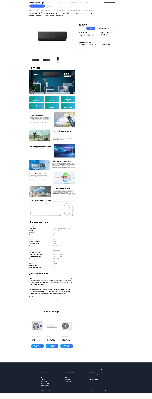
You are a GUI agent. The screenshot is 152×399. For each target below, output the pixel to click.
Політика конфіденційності (63, 390)
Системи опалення (45, 385)
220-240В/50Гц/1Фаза (58, 245)
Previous (30, 333)
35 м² (54, 237)
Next (72, 333)
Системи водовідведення (94, 379)
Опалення (44, 369)
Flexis (54, 234)
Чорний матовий (56, 250)
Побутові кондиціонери (70, 372)
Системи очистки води (93, 374)
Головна (30, 10)
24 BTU (81, 35)
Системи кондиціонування (70, 375)
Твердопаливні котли (45, 377)
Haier (54, 232)
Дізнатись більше (37, 346)
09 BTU (81, 39)
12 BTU (54, 239)
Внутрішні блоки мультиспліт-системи (58, 10)
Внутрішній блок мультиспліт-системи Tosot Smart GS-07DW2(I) (51, 340)
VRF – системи (68, 377)
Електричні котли (44, 375)
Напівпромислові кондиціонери (71, 374)
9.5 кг (54, 261)
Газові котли (43, 374)
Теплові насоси (44, 372)
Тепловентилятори (45, 383)
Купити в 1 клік (102, 28)
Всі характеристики (83, 48)
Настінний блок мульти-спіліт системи (61, 228)
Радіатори (43, 379)
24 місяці (55, 263)
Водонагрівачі (91, 372)
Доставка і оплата (59, 15)
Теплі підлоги (44, 381)
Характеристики (39, 15)
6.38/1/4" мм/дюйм (57, 254)
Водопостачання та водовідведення (99, 369)
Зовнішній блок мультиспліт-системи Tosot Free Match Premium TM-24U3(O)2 (66, 340)
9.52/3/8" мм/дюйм (57, 256)
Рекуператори (68, 379)
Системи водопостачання (94, 377)
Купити (91, 28)
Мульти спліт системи (45, 10)
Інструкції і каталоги (49, 15)
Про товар (31, 15)
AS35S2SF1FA (56, 230)
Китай (54, 265)
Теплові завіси (68, 381)
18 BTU (87, 35)
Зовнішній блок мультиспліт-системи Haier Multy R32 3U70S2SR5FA (36, 340)
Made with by (98, 390)
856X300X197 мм (57, 258)
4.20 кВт (54, 243)
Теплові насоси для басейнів (95, 375)
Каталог (37, 6)
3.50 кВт (54, 241)
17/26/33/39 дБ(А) (57, 247)
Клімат (67, 369)
